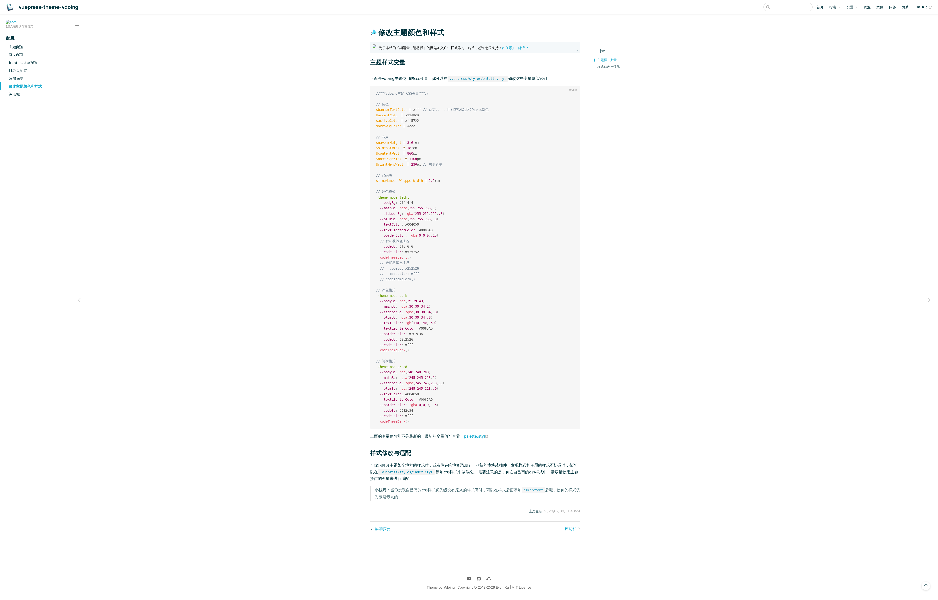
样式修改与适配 (608, 67)
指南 (832, 7)
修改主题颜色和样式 (25, 86)
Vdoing (449, 587)
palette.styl (476, 436)
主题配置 (16, 46)
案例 (879, 7)
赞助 (905, 7)
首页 (820, 7)
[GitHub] (479, 578)
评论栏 (14, 94)
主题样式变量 (607, 60)
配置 (850, 7)
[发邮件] (469, 578)
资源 (867, 7)
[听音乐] (489, 578)
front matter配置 (23, 62)
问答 (892, 7)
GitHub (924, 7)
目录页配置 (18, 70)
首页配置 (16, 54)
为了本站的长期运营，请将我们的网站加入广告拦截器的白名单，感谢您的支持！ (453, 48)
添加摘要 (16, 78)
